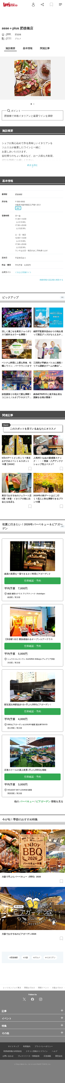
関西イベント (43, 987)
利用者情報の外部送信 (12, 1051)
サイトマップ (13, 1046)
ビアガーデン (43, 801)
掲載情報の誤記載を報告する (51, 279)
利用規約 (26, 1046)
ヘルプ (54, 1051)
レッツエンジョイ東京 (12, 987)
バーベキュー (27, 801)
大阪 (26, 957)
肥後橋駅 (14, 957)
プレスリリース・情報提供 (28, 1056)
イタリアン (50, 957)
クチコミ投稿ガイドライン (37, 1051)
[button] (31, 104)
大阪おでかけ (57, 987)
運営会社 (58, 1056)
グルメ (37, 957)
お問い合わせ (8, 1056)
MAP (18, 208)
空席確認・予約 (32, 580)
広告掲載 (47, 1056)
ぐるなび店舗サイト (23, 272)
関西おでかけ (29, 987)
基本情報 (7, 181)
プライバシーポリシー (44, 1046)
